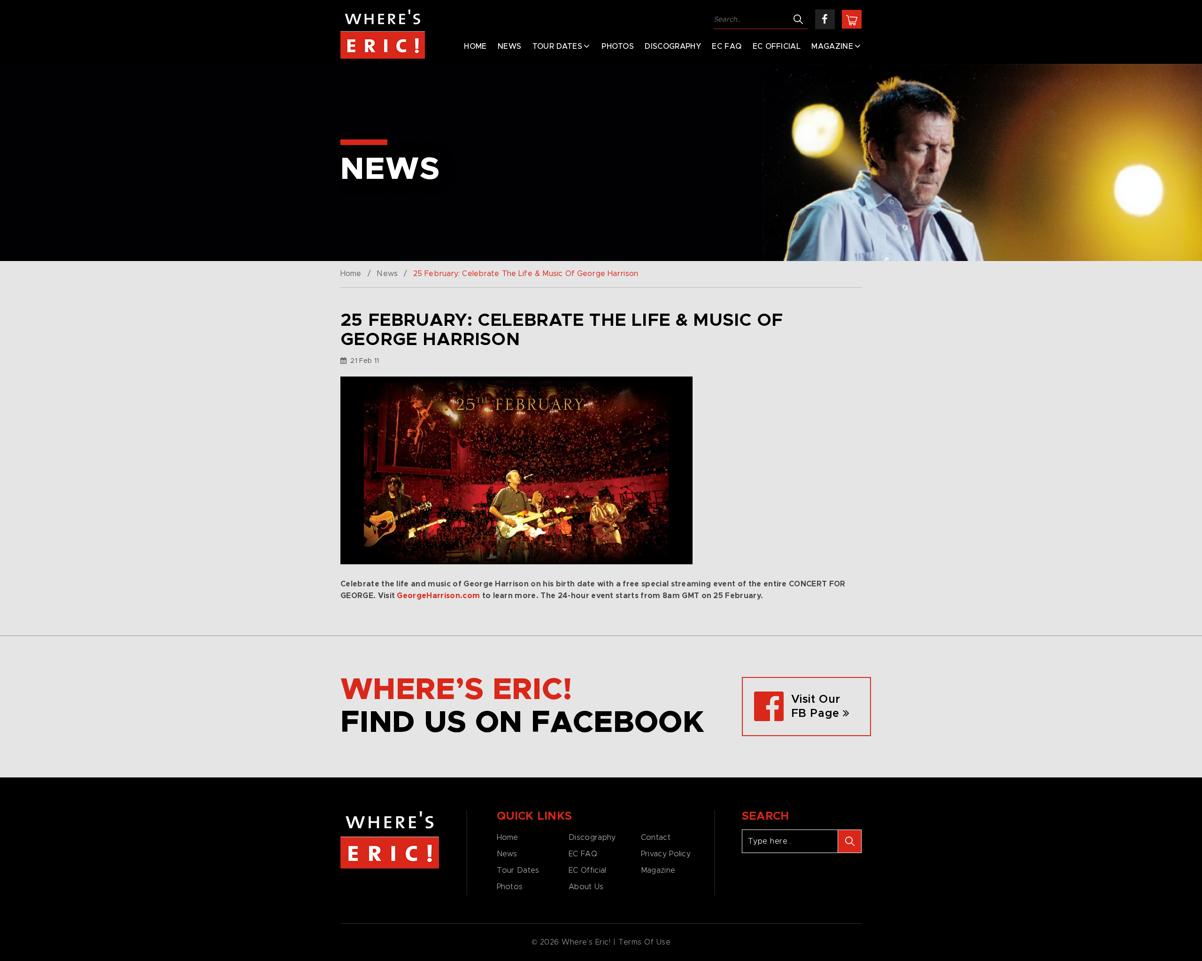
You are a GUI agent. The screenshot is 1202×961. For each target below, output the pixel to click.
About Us (586, 887)
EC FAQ (726, 46)
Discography (673, 46)
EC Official (777, 46)
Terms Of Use (644, 942)
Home (475, 46)
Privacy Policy (666, 854)
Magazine (832, 46)
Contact (655, 837)
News (509, 46)
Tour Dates (557, 46)
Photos (617, 46)
